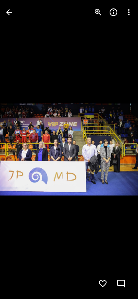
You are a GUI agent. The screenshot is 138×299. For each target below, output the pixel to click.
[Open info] (113, 12)
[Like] (102, 283)
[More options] (128, 12)
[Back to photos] (9, 12)
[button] (21, 149)
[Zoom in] (98, 12)
